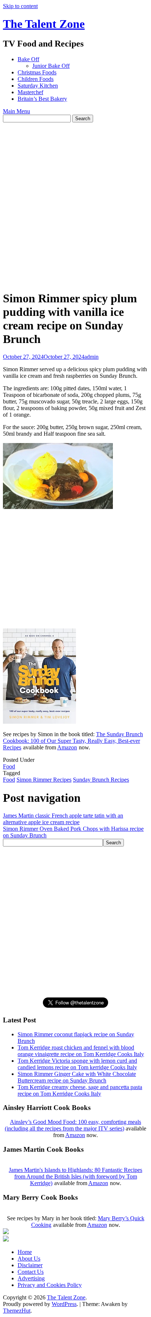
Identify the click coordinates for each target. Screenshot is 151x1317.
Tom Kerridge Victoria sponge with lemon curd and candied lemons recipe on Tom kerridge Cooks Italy (77, 1064)
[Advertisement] (75, 201)
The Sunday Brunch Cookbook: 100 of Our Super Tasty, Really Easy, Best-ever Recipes (73, 740)
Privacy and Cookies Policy (50, 1285)
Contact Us (31, 1272)
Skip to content (20, 6)
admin (91, 357)
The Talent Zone (44, 23)
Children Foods (36, 79)
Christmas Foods (37, 72)
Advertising (31, 1278)
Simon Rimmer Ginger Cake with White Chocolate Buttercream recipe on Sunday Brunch (77, 1077)
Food (9, 766)
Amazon (67, 747)
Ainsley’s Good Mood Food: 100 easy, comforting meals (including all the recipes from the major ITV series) (73, 1125)
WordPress (64, 1304)
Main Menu (16, 111)
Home (25, 1252)
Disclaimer (30, 1265)
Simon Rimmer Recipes (43, 779)
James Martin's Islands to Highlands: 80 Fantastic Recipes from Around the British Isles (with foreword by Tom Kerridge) (75, 1176)
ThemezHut (16, 1310)
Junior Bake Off (51, 66)
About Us (29, 1258)
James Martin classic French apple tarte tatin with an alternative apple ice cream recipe (63, 818)
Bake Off (28, 59)
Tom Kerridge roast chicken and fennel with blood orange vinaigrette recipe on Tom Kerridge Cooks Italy (81, 1050)
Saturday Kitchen (38, 85)
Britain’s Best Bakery (42, 99)
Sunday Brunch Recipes (101, 779)
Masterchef (30, 92)
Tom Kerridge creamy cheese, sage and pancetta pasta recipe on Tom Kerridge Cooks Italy (80, 1090)
